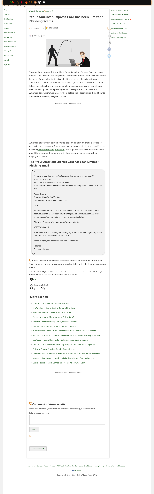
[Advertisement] (68, 120)
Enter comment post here (39, 413)
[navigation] (109, 35)
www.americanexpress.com (51, 149)
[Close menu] (5, 68)
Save (34, 279)
